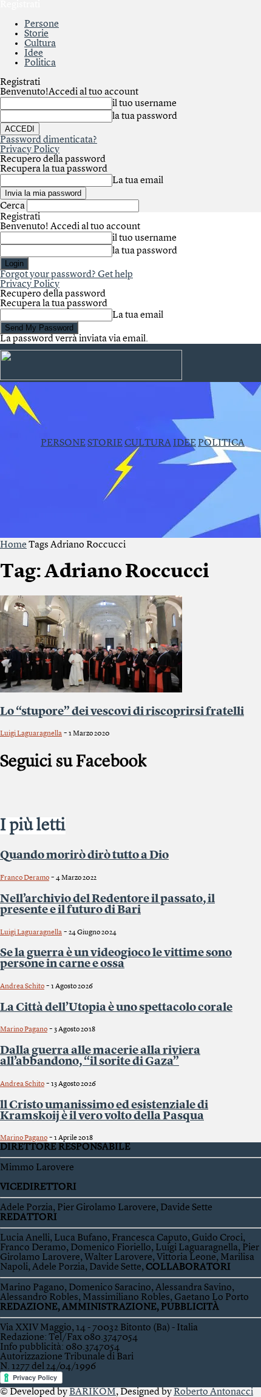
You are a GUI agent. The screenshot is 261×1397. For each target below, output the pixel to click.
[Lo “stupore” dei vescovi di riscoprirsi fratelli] (91, 690)
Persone (41, 24)
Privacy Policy (29, 150)
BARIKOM (92, 1392)
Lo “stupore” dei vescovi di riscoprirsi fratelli (122, 711)
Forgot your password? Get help (66, 275)
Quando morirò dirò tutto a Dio (84, 855)
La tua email (137, 181)
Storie (36, 34)
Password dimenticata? (48, 140)
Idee (33, 53)
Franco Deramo (24, 878)
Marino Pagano (23, 1029)
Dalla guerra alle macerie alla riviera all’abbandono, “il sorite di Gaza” (100, 1056)
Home (13, 545)
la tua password (144, 116)
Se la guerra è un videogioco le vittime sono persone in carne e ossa (116, 959)
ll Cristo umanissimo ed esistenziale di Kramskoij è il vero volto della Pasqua (104, 1111)
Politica (40, 63)
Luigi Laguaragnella (31, 733)
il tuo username (144, 104)
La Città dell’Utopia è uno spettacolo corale (116, 1007)
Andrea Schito (22, 986)
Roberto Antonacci (213, 1392)
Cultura (40, 44)
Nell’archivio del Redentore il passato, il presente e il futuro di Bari (107, 905)
